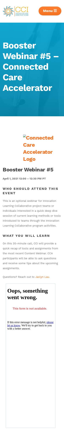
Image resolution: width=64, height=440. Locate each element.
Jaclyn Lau (42, 277)
